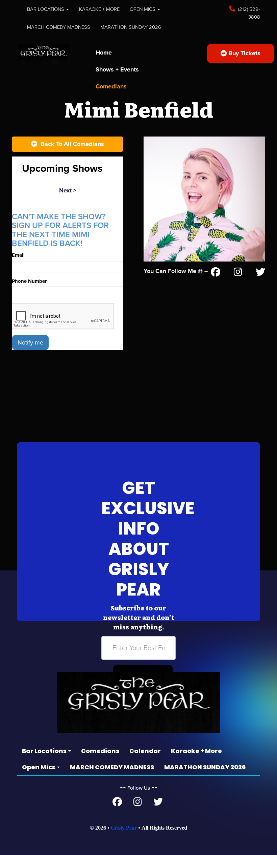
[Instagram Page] (238, 273)
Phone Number (29, 281)
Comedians (111, 86)
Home (104, 52)
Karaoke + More (99, 9)
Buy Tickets (243, 53)
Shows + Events (117, 69)
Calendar (145, 751)
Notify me (30, 342)
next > (67, 190)
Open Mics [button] (143, 9)
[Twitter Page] (260, 273)
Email (18, 255)
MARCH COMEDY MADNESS (58, 27)
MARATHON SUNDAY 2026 (130, 27)
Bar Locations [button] (46, 9)
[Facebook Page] (215, 273)
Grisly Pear (124, 828)
